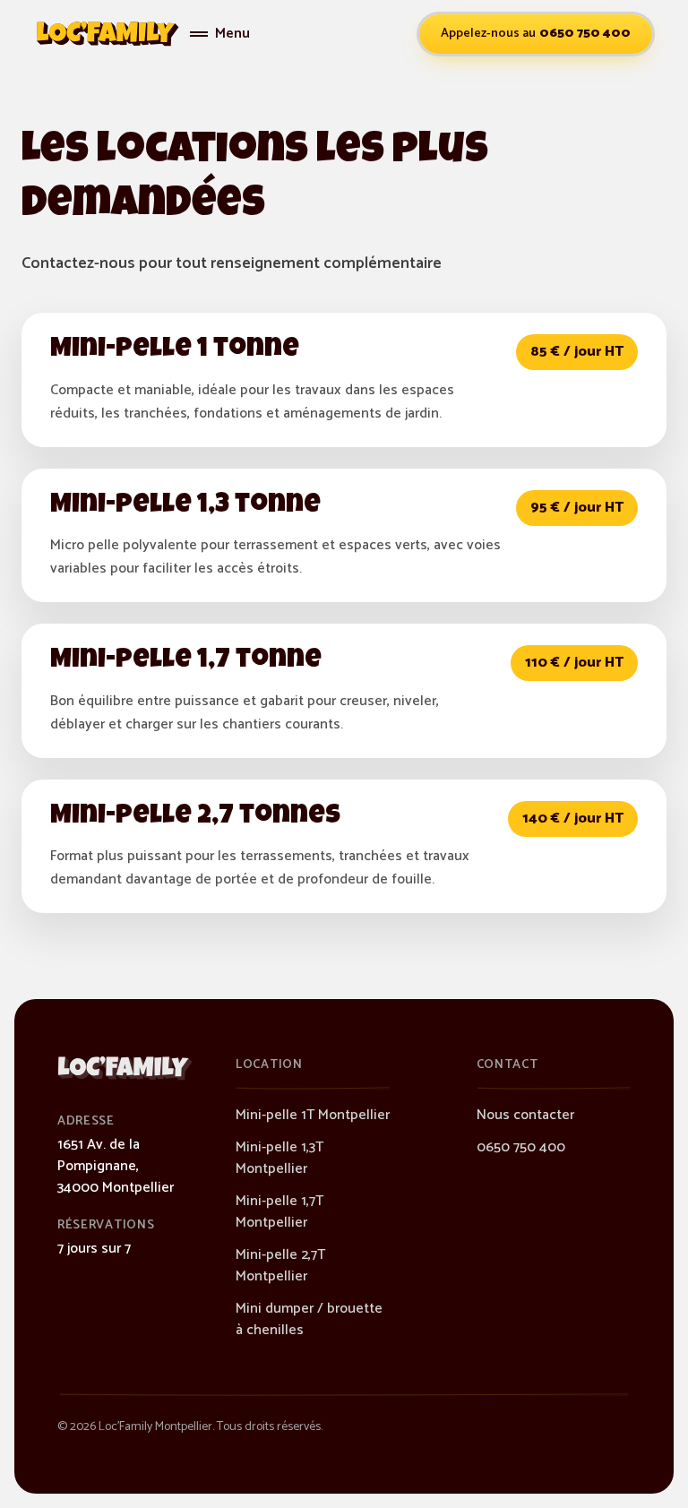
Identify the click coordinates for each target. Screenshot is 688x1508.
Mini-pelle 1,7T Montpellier (279, 1212)
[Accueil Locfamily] (107, 34)
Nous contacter (525, 1115)
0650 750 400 (521, 1147)
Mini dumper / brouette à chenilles (309, 1319)
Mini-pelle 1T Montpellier (313, 1115)
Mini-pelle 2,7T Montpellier (280, 1265)
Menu (232, 34)
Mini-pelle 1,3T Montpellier (279, 1158)
